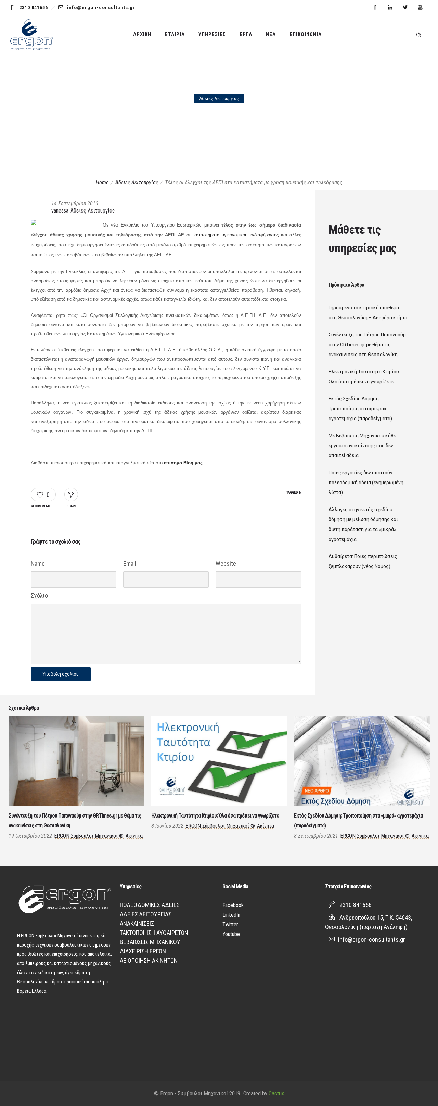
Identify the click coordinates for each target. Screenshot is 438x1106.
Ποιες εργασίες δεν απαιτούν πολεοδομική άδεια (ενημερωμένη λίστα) (365, 482)
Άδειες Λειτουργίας (136, 182)
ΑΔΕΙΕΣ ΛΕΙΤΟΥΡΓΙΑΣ (145, 914)
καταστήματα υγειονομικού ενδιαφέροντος (236, 234)
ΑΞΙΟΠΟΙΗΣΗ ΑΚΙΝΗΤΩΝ (149, 960)
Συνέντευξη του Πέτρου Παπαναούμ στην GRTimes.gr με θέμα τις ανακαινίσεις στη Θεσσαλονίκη (367, 344)
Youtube (231, 934)
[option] (76, 779)
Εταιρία (175, 34)
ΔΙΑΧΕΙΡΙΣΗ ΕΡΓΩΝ (143, 951)
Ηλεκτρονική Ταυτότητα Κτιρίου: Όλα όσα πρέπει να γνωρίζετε (215, 815)
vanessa (59, 210)
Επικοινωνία (305, 34)
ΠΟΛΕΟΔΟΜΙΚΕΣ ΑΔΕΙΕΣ (150, 905)
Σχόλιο (39, 595)
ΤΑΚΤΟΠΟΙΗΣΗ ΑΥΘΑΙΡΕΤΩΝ (154, 932)
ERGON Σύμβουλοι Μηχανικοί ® (89, 836)
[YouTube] (420, 7)
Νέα (271, 34)
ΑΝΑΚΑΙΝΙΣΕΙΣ (137, 923)
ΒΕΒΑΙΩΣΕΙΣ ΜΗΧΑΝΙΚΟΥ (150, 942)
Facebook (233, 905)
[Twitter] (405, 7)
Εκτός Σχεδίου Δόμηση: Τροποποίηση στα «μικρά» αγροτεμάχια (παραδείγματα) (360, 408)
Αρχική (142, 34)
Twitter (230, 924)
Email (129, 563)
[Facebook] (375, 7)
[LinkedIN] (390, 7)
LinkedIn (231, 915)
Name (38, 563)
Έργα (246, 34)
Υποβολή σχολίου (61, 674)
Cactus (276, 1093)
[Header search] (418, 33)
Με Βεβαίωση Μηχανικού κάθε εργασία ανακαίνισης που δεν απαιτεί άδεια (362, 445)
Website (226, 563)
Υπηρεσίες (212, 34)
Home (102, 182)
